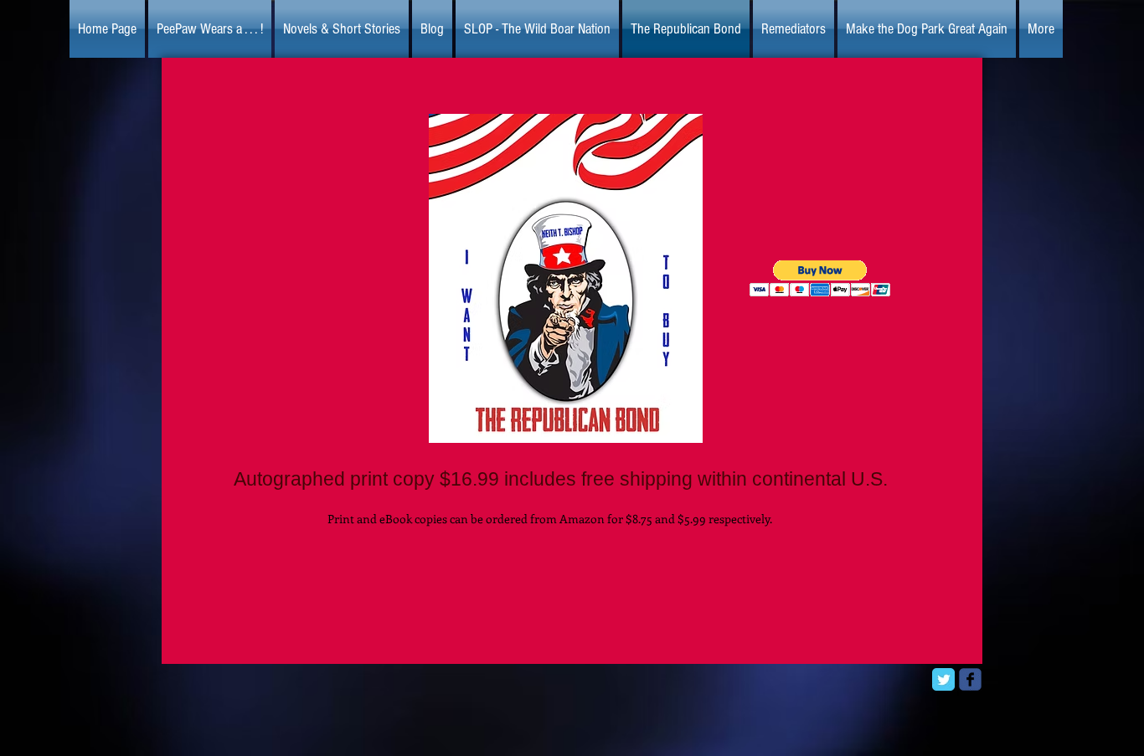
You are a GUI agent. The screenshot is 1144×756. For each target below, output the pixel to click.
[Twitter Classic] (943, 679)
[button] (820, 278)
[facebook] (970, 679)
